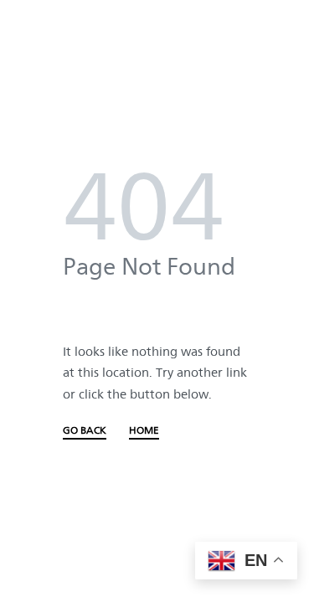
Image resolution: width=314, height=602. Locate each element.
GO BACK (84, 430)
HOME (144, 430)
